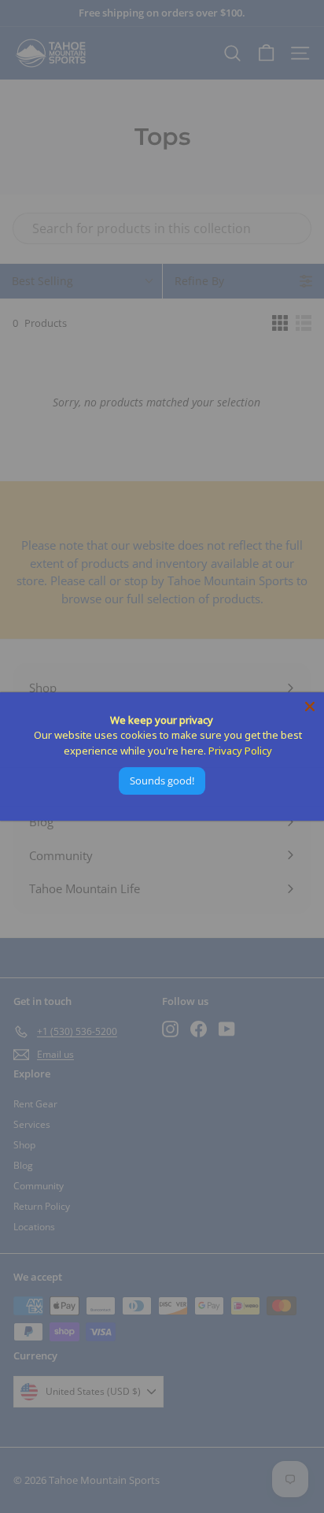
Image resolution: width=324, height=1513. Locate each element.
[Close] (310, 706)
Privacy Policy (240, 751)
